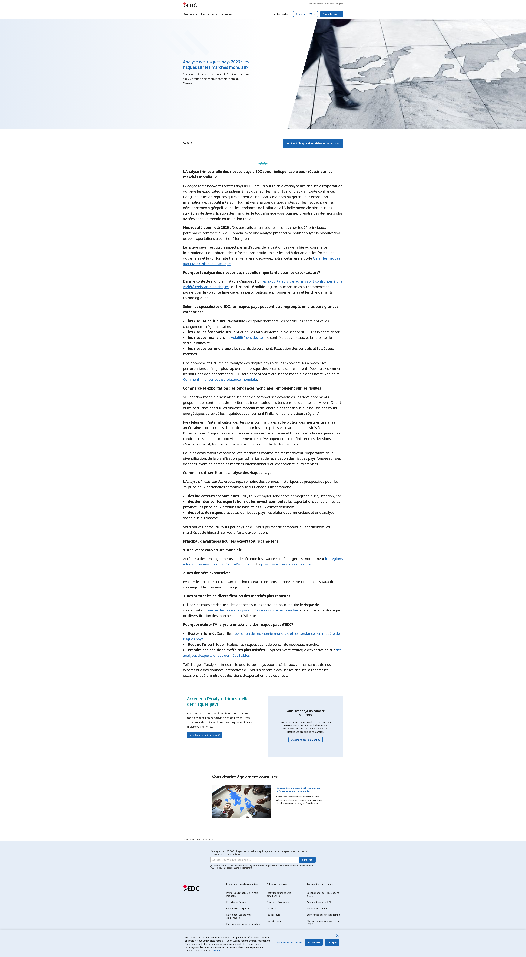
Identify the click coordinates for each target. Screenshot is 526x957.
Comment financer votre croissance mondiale (220, 379)
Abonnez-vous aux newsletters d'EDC (323, 923)
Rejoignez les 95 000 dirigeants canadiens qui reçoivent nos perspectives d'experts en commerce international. (258, 852)
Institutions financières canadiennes (279, 894)
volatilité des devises (248, 337)
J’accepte (332, 942)
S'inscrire (307, 859)
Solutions (189, 14)
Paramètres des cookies (289, 942)
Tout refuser (313, 942)
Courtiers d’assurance (278, 902)
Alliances (271, 908)
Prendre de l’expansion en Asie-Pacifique (242, 894)
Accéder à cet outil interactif (204, 735)
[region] (263, 943)
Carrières (329, 3)
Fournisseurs (273, 914)
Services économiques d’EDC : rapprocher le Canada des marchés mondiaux (298, 789)
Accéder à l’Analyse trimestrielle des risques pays (313, 143)
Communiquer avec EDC (319, 902)
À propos (226, 14)
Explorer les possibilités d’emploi (324, 914)
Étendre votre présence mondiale (243, 924)
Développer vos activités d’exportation (238, 916)
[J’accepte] (337, 935)
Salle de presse (316, 3)
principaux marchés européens (286, 564)
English (339, 3)
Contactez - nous (332, 14)
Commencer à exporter (238, 908)
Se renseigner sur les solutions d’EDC (323, 894)
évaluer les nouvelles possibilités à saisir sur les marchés (252, 610)
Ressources (208, 14)
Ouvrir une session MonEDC (305, 739)
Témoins (216, 950)
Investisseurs (274, 921)
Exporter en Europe (236, 902)
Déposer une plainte (317, 908)
